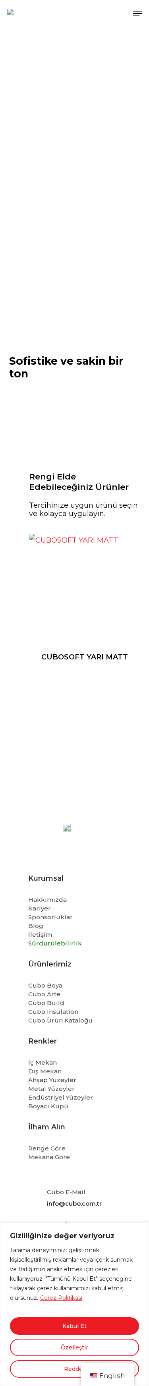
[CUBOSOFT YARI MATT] (84, 589)
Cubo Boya (45, 985)
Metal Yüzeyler (51, 1088)
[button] (137, 13)
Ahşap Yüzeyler (52, 1080)
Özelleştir (74, 1347)
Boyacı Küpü (48, 1106)
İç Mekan (42, 1062)
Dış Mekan (45, 1071)
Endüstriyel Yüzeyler (60, 1097)
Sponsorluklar (50, 917)
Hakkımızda (47, 899)
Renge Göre (47, 1148)
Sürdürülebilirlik (55, 943)
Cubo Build (46, 1003)
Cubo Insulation (53, 1011)
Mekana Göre (49, 1157)
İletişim (40, 934)
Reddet (74, 1368)
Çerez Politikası (61, 1297)
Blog (35, 926)
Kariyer (39, 908)
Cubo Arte (44, 994)
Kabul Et (74, 1326)
